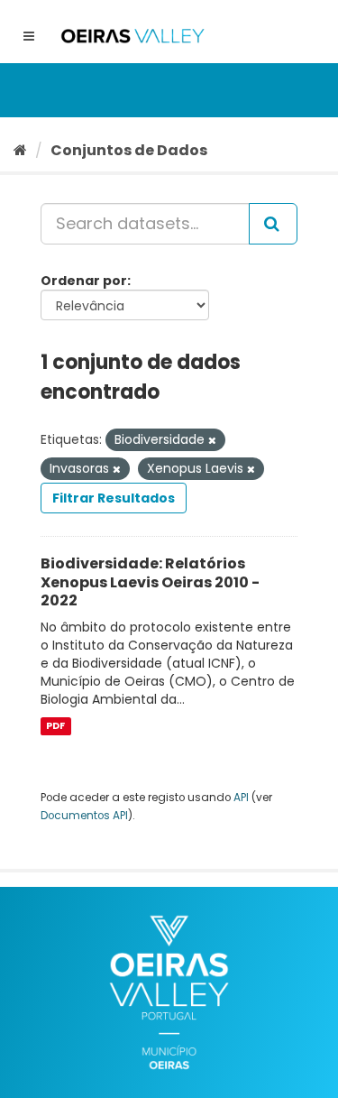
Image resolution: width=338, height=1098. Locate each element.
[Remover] (212, 440)
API (241, 797)
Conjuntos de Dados (128, 150)
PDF (55, 726)
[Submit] (273, 224)
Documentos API (84, 815)
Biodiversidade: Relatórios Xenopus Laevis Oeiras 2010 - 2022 (150, 582)
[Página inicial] (20, 150)
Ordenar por (84, 281)
